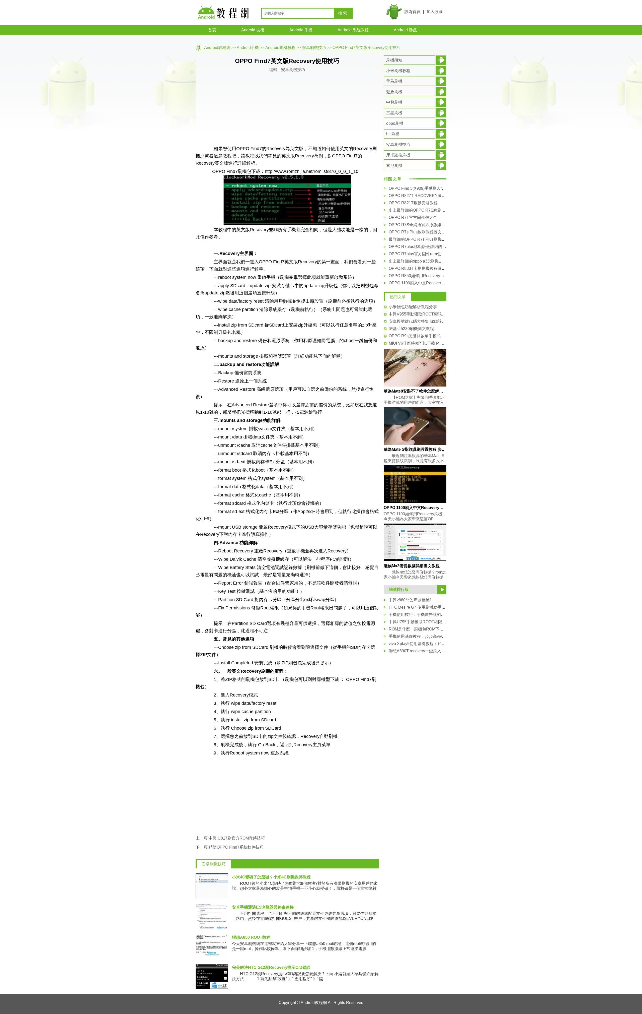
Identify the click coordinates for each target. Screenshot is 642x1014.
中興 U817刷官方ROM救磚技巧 (237, 838)
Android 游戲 (405, 30)
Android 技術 (252, 30)
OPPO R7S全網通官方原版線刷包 (419, 225)
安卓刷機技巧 (314, 47)
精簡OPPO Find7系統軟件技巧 (236, 847)
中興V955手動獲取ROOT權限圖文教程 (417, 314)
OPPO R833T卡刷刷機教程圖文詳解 (421, 268)
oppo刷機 (394, 123)
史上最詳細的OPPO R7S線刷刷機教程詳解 (427, 210)
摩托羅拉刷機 (398, 155)
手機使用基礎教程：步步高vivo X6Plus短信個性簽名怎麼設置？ (445, 636)
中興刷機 (394, 102)
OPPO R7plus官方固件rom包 (415, 254)
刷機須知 (394, 60)
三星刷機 (394, 113)
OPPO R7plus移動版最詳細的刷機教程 (423, 246)
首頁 (212, 30)
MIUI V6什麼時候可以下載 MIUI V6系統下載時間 (417, 343)
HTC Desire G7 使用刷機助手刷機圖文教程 (427, 607)
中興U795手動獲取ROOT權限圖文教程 (423, 622)
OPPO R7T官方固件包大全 (413, 217)
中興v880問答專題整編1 (410, 600)
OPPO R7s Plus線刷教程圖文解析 (419, 232)
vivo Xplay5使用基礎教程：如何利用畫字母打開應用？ (437, 644)
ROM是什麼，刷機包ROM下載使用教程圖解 (428, 629)
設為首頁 (413, 12)
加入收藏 (435, 12)
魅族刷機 (394, 92)
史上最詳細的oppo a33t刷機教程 (418, 261)
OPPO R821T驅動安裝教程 (413, 203)
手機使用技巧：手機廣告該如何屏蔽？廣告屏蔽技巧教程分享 (443, 614)
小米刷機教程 (398, 71)
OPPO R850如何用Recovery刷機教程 (422, 276)
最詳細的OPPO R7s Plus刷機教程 (419, 239)
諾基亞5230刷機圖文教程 (411, 329)
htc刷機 (392, 134)
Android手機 (248, 47)
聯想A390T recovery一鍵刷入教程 (419, 651)
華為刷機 (394, 81)
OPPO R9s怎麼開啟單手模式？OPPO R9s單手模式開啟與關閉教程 (417, 336)
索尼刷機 (394, 165)
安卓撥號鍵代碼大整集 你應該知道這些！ (417, 321)
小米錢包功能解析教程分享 (413, 307)
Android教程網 (217, 47)
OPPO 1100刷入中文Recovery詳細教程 (424, 283)
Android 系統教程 (353, 30)
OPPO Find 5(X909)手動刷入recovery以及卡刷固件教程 (438, 188)
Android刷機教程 (280, 47)
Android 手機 (300, 30)
